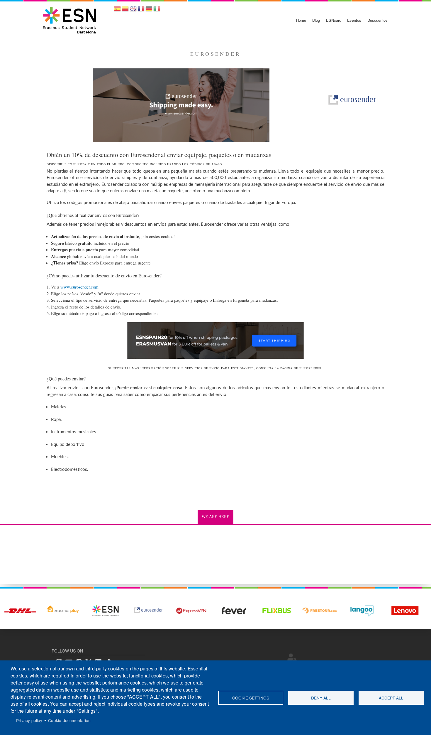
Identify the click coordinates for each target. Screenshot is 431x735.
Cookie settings (250, 698)
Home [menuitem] (301, 20)
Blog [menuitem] (316, 20)
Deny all (321, 698)
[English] (133, 10)
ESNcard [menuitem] (333, 20)
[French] (141, 10)
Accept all (391, 698)
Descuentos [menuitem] (377, 20)
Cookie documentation (69, 720)
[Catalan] (125, 10)
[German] (148, 10)
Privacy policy (29, 720)
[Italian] (156, 10)
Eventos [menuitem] (354, 20)
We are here (215, 517)
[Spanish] (117, 10)
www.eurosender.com (79, 287)
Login (292, 657)
